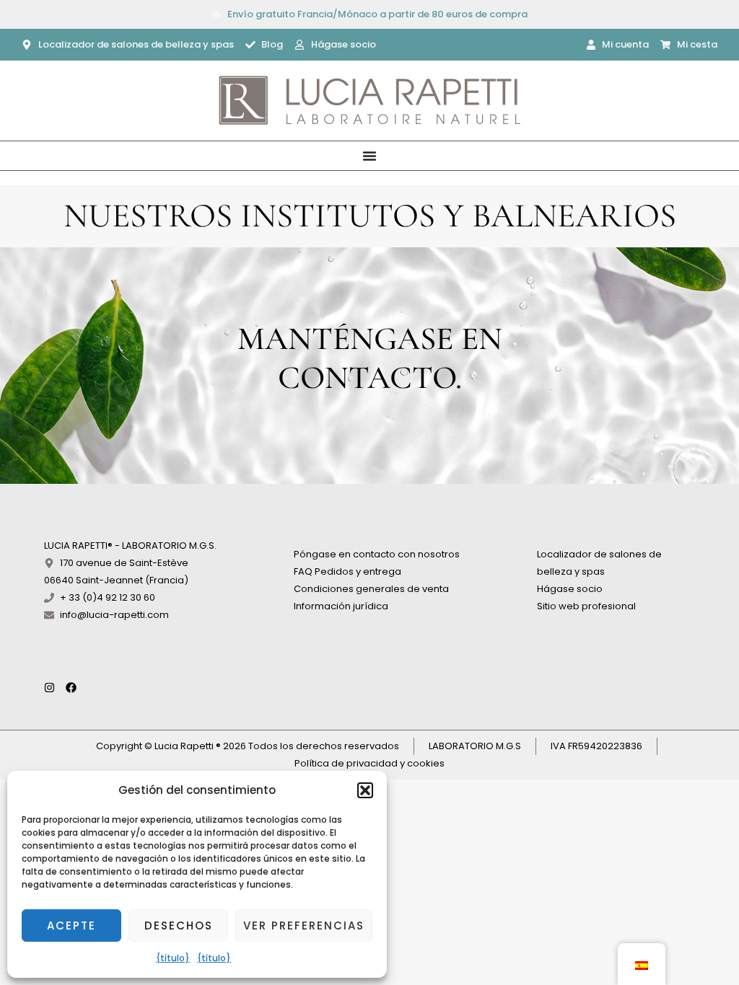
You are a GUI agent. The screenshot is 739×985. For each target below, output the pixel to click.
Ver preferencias (303, 925)
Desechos (178, 925)
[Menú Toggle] (369, 156)
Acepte (71, 925)
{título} (173, 958)
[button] (365, 790)
